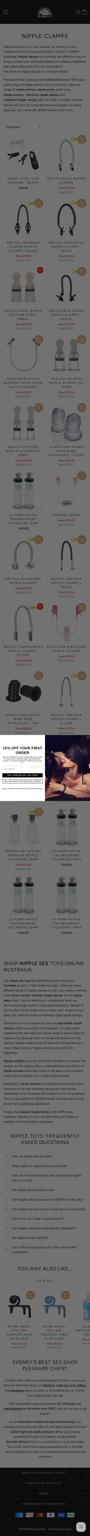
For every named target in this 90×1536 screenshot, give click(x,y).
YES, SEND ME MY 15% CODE (22, 775)
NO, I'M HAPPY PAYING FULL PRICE (22, 781)
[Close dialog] (88, 737)
